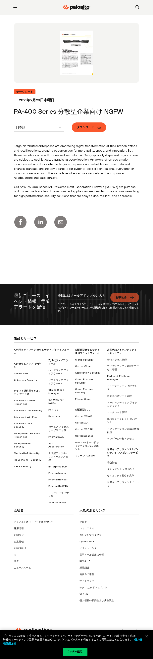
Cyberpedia (86, 541)
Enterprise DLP (57, 466)
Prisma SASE (56, 436)
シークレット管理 (117, 412)
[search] (137, 7)
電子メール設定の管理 (91, 554)
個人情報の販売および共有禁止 (96, 600)
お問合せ (19, 535)
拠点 (16, 561)
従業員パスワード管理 (119, 396)
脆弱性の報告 (86, 574)
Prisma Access (57, 473)
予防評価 (112, 462)
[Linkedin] (40, 222)
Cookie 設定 (75, 651)
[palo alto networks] (76, 7)
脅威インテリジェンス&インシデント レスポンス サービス (122, 452)
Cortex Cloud (83, 366)
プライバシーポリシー (72, 307)
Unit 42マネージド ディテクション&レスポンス (87, 446)
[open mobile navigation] (15, 7)
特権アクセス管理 (117, 359)
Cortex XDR (82, 422)
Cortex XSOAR (84, 429)
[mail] (60, 222)
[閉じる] (146, 636)
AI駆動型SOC (82, 409)
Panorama (54, 416)
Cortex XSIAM (83, 416)
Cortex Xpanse (84, 435)
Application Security (87, 372)
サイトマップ (86, 580)
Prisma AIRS (21, 373)
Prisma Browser (57, 479)
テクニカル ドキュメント (93, 587)
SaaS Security (22, 466)
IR (15, 554)
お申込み (121, 297)
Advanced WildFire (25, 417)
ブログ (83, 522)
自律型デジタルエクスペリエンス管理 (58, 456)
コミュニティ (86, 528)
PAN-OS (53, 410)
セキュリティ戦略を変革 (120, 475)
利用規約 (96, 307)
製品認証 (84, 567)
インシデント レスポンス (121, 469)
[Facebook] (20, 222)
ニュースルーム (22, 567)
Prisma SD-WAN (58, 486)
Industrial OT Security (27, 459)
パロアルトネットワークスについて (33, 522)
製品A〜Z (84, 561)
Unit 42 (83, 593)
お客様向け (20, 548)
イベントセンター (89, 548)
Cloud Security (84, 359)
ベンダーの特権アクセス (120, 438)
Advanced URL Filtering (28, 410)
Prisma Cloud (83, 399)
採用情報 (19, 528)
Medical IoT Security (26, 453)
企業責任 (19, 541)
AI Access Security (25, 380)
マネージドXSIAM (85, 455)
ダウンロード (85, 127)
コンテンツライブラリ (91, 535)
